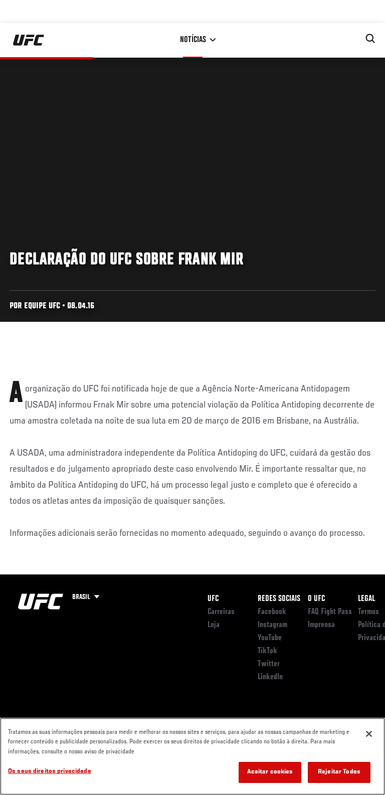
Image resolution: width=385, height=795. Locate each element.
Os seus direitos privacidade (49, 771)
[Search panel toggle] (370, 38)
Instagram (272, 625)
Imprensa (321, 625)
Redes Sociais (279, 599)
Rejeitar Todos (339, 772)
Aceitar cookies (270, 772)
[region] (192, 756)
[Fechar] (369, 734)
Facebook (272, 612)
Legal (366, 599)
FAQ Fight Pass (330, 612)
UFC (213, 599)
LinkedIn (270, 677)
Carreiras (221, 612)
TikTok (267, 651)
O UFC (316, 599)
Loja (214, 625)
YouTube (270, 638)
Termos (368, 612)
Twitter (269, 664)
